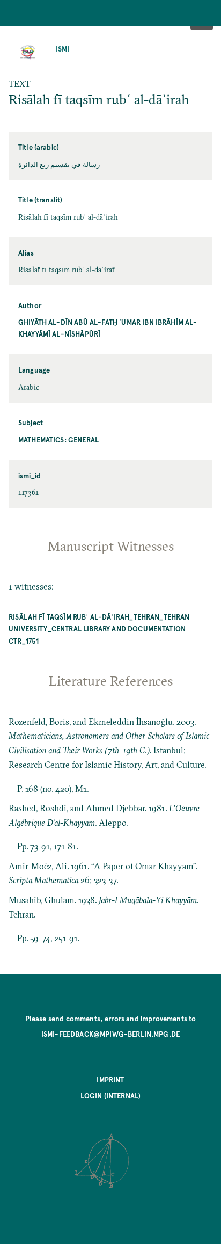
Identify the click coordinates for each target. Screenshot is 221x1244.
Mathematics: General (58, 439)
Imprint (110, 1079)
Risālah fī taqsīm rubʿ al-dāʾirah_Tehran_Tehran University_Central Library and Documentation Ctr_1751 (99, 629)
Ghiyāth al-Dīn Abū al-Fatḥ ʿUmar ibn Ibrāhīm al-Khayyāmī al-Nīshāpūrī (107, 328)
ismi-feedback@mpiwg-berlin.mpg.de (110, 1034)
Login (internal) (110, 1095)
